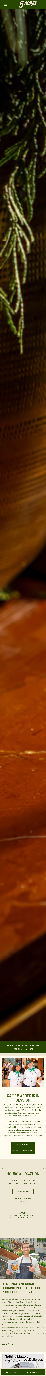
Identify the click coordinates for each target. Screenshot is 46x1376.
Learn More (7, 1344)
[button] (5, 5)
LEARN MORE (23, 1145)
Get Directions (23, 1191)
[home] (28, 4)
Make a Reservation (23, 1151)
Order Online (12, 1372)
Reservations (34, 1372)
